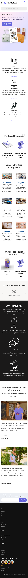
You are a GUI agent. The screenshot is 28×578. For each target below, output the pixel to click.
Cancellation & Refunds (5, 520)
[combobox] (14, 8)
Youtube (2, 554)
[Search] (3, 8)
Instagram (3, 550)
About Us (3, 511)
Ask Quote (3, 526)
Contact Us (3, 524)
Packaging (21, 231)
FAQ (2, 539)
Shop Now (7, 24)
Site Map (3, 522)
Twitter (2, 548)
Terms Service (4, 515)
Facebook (3, 546)
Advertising (7, 231)
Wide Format (7, 207)
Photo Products (21, 207)
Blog (2, 513)
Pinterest (3, 552)
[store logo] (10, 3)
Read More (14, 76)
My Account (3, 533)
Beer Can (7, 271)
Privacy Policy (4, 517)
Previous (23, 135)
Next (26, 135)
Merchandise (7, 182)
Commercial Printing (21, 182)
